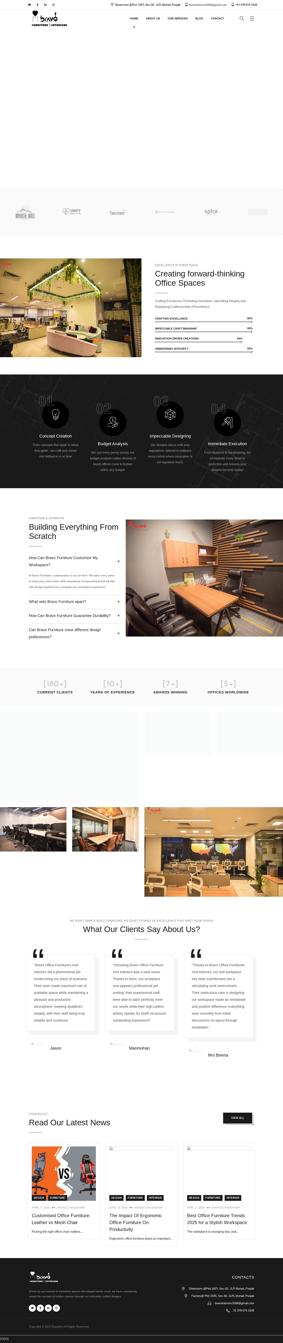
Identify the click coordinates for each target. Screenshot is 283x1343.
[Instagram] (53, 4)
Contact (217, 18)
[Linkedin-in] (45, 4)
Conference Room (100, 845)
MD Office (20, 795)
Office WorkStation (173, 891)
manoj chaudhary (71, 1207)
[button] (6, 104)
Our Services (178, 18)
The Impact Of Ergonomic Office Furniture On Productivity (135, 1222)
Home (134, 18)
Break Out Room (171, 750)
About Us (153, 18)
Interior (155, 1197)
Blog (199, 18)
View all (237, 1117)
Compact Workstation (32, 845)
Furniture (57, 1197)
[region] (141, 104)
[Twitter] (29, 4)
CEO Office (238, 750)
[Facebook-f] (37, 4)
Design (39, 1197)
